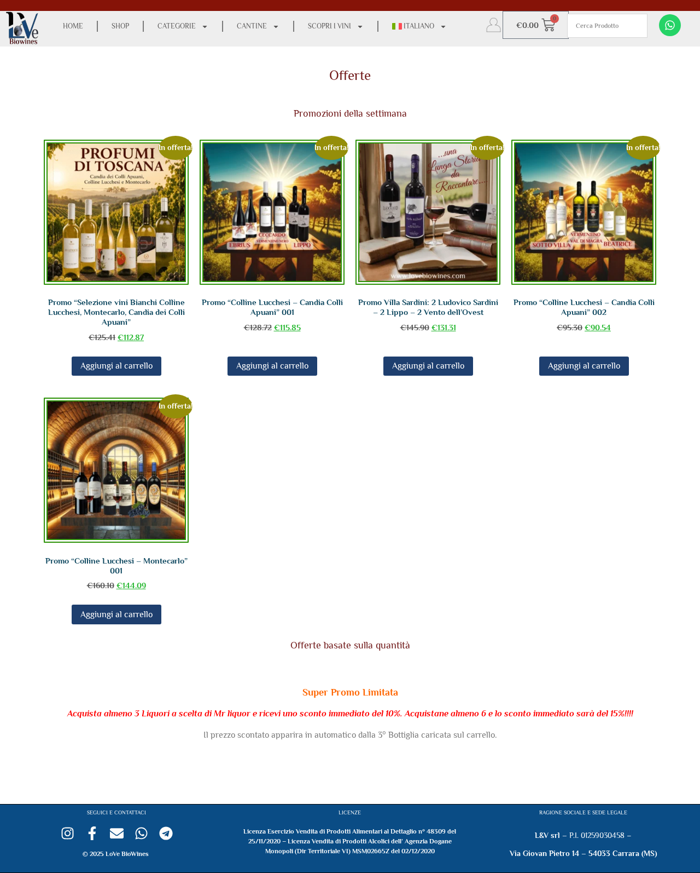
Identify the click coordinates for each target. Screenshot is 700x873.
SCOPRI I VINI (329, 26)
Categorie (177, 26)
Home (73, 26)
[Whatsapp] (670, 25)
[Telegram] (166, 833)
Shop (120, 26)
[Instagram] (67, 833)
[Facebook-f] (92, 833)
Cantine (252, 26)
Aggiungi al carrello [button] (116, 366)
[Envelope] (117, 833)
